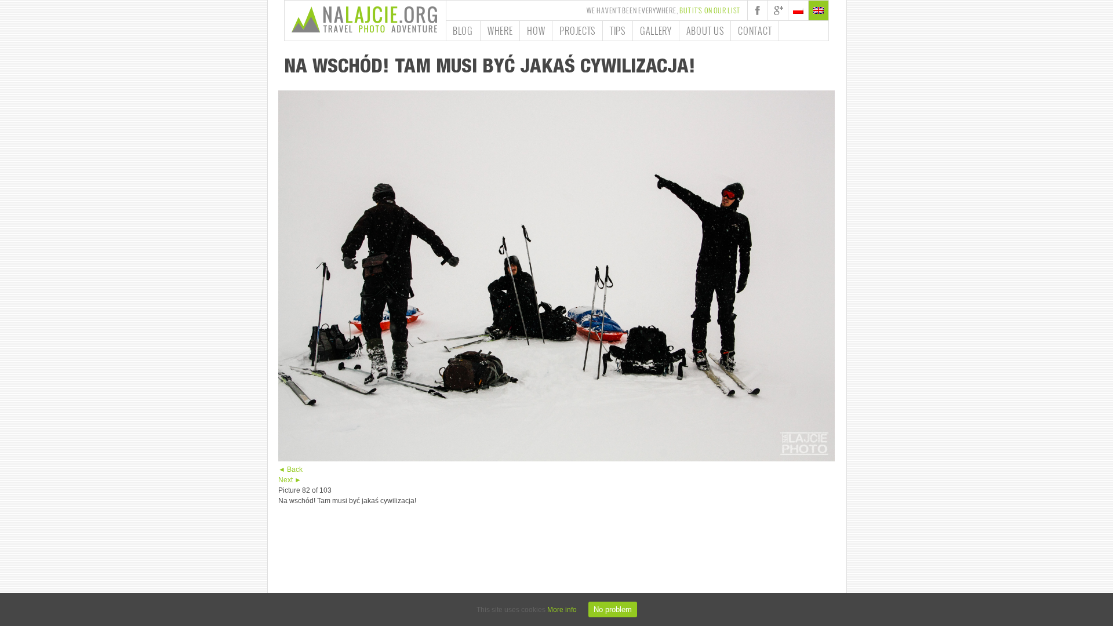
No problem (613, 609)
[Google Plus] (778, 10)
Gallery (656, 31)
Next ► (289, 480)
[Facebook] (758, 10)
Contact (755, 31)
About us (705, 31)
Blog (463, 31)
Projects (577, 31)
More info (562, 610)
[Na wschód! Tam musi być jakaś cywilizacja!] (556, 459)
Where (500, 31)
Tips (617, 31)
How (536, 31)
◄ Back (290, 469)
